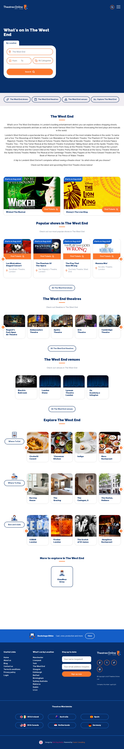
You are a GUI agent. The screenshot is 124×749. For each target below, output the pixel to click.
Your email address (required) (54, 368)
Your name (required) (50, 381)
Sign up (62, 396)
